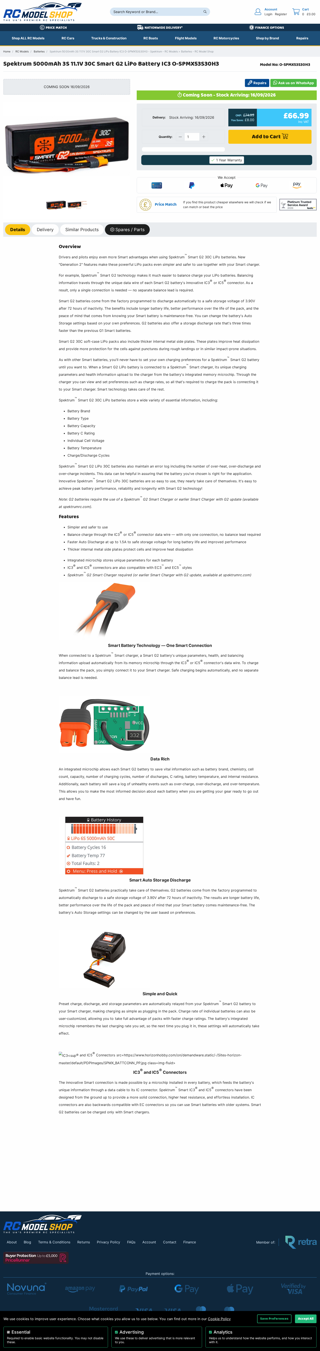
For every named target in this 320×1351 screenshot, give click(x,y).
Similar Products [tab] (82, 229)
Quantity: (165, 137)
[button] (207, 205)
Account (149, 1242)
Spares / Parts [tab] (129, 229)
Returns (83, 1242)
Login (268, 14)
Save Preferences (274, 1318)
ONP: (239, 115)
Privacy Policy (108, 1242)
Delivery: (159, 117)
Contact (169, 1242)
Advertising (132, 1332)
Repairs (259, 83)
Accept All (305, 1318)
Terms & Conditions (54, 1242)
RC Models (22, 51)
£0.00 (311, 14)
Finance (189, 1242)
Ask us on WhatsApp (295, 83)
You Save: (237, 120)
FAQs (131, 1242)
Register (281, 14)
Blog (27, 1242)
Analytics (223, 1332)
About (12, 1242)
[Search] (205, 12)
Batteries (39, 51)
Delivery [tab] (45, 229)
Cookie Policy (219, 1319)
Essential (21, 1332)
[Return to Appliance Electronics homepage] (126, 1224)
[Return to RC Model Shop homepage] (42, 12)
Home (6, 51)
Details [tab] (17, 229)
